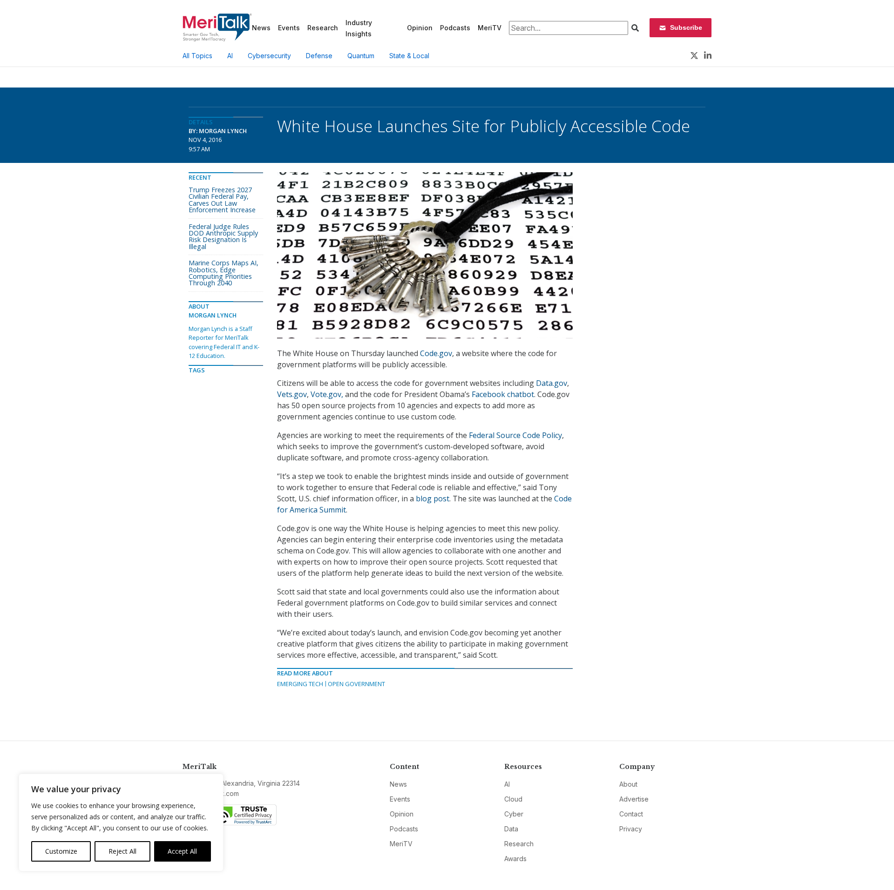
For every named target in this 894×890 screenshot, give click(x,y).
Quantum (360, 56)
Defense (319, 56)
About (628, 784)
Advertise (634, 799)
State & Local (409, 56)
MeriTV (489, 28)
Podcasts (455, 28)
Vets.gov (292, 394)
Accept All (182, 851)
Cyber (513, 814)
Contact (631, 814)
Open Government (356, 684)
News (261, 28)
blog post (432, 498)
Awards (515, 859)
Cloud (513, 799)
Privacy (630, 829)
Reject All (122, 851)
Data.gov (551, 383)
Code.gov (436, 353)
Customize (61, 851)
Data (511, 829)
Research (322, 28)
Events (289, 28)
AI (230, 56)
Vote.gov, (328, 394)
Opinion (420, 28)
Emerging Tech (300, 684)
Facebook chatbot (503, 394)
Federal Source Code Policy (515, 435)
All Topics (197, 56)
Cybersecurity (269, 56)
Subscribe (686, 27)
